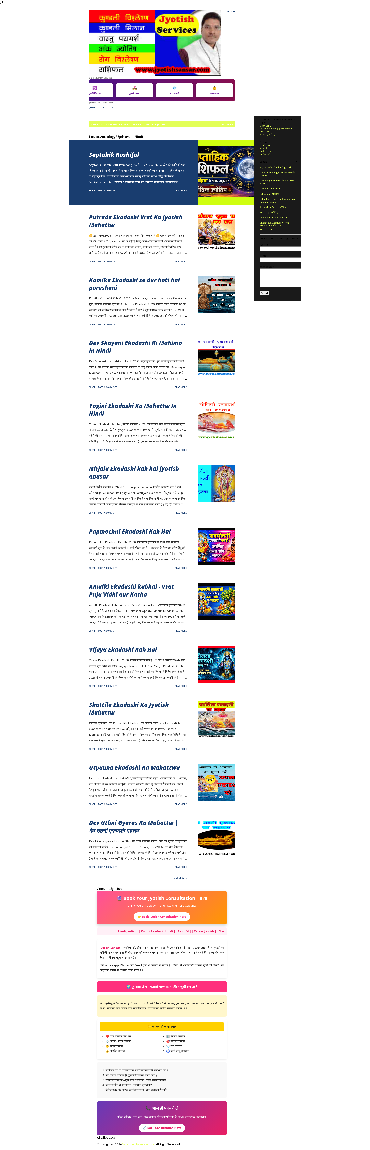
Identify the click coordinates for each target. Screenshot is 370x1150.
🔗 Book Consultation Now (162, 1128)
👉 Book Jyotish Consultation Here (161, 917)
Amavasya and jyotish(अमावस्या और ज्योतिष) (277, 174)
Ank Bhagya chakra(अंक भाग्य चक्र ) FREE (277, 182)
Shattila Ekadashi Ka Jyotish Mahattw (129, 708)
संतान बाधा (207, 90)
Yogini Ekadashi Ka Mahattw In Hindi (133, 409)
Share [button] (92, 190)
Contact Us (109, 107)
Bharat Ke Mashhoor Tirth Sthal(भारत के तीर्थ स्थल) (274, 224)
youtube (264, 148)
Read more (181, 190)
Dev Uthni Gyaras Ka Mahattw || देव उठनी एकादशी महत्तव (135, 826)
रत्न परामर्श (167, 90)
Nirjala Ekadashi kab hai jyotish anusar (134, 472)
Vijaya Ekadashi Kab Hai (123, 649)
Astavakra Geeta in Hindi (273, 207)
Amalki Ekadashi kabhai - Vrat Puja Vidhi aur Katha (131, 590)
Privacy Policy (267, 134)
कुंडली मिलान (128, 90)
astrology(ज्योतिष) (269, 212)
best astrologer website (138, 1144)
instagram (265, 151)
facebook (265, 145)
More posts (180, 877)
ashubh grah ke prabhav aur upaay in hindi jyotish (278, 200)
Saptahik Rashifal (114, 155)
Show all (227, 124)
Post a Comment (107, 190)
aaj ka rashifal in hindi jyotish (276, 167)
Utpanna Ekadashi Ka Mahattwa (134, 767)
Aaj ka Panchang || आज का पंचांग (276, 128)
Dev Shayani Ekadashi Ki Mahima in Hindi (135, 346)
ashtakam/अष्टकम (269, 193)
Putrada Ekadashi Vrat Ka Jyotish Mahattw (135, 221)
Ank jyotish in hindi (270, 188)
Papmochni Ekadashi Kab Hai (130, 531)
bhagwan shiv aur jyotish (273, 217)
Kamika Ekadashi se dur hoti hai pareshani (134, 284)
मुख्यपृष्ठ (92, 107)
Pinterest (265, 153)
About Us (265, 131)
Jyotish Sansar (110, 948)
